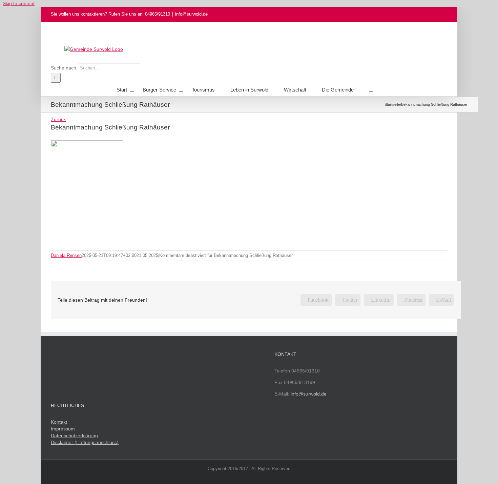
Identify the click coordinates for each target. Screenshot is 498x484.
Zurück (58, 119)
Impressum (63, 428)
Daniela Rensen (66, 255)
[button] (371, 89)
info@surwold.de (191, 14)
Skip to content (19, 3)
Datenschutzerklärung (74, 435)
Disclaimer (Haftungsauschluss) (85, 442)
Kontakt (59, 422)
